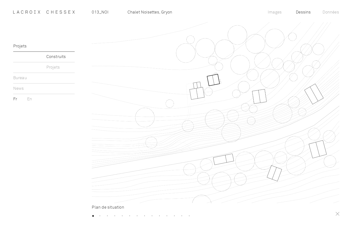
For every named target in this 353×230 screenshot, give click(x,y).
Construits (56, 57)
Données (331, 12)
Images (275, 12)
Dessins (303, 12)
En (29, 99)
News (18, 89)
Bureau (20, 78)
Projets (20, 46)
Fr (15, 99)
